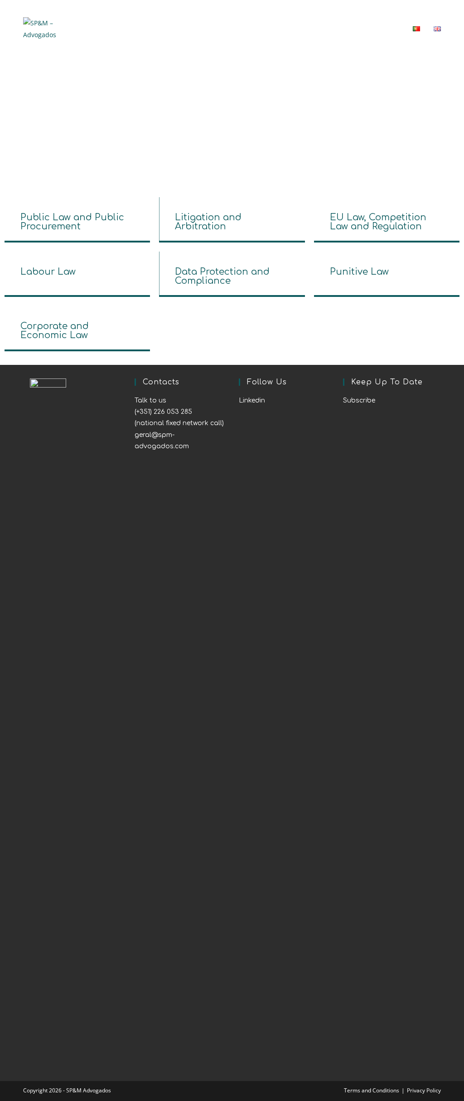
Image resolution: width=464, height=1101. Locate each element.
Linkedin (252, 400)
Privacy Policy (424, 1090)
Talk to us (150, 400)
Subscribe (359, 400)
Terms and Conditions (371, 1090)
